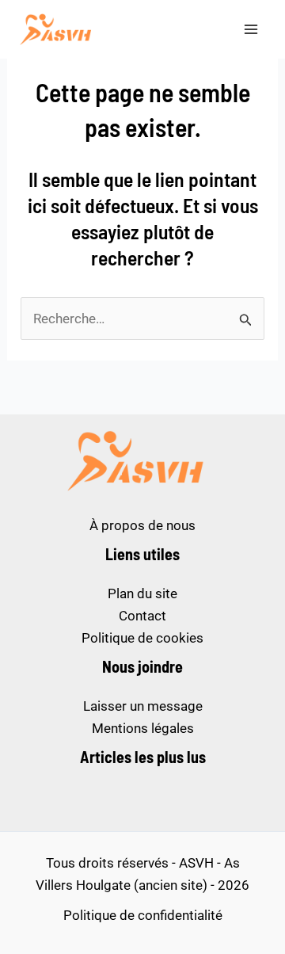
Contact (142, 616)
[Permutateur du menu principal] (252, 29)
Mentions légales (143, 728)
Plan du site (142, 593)
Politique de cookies (142, 638)
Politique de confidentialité (142, 915)
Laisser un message (143, 706)
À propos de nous (142, 525)
